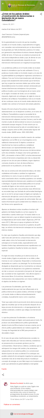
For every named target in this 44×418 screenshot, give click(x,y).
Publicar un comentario (12, 404)
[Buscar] (41, 4)
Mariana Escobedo (16, 383)
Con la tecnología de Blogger (23, 414)
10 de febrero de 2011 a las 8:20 (21, 399)
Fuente (4, 369)
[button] (41, 14)
